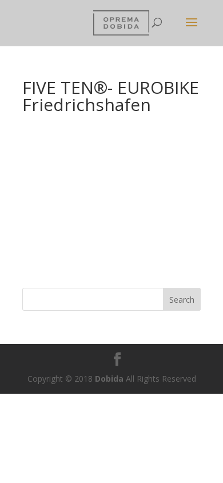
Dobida (108, 378)
